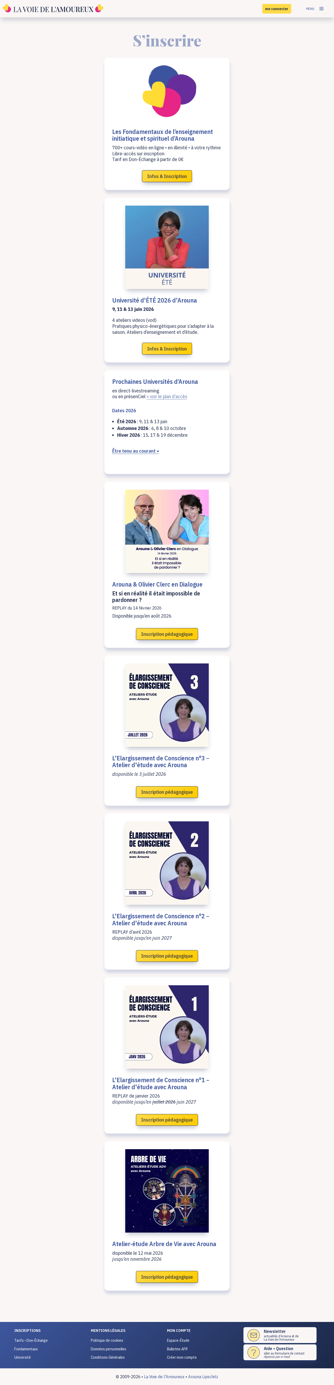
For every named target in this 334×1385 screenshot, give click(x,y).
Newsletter (275, 1331)
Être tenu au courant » (135, 451)
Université (22, 1357)
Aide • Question (278, 1348)
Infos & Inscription (167, 176)
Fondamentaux (26, 1348)
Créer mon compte (182, 1357)
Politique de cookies (107, 1340)
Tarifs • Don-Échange (31, 1340)
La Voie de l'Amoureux (164, 1377)
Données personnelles (108, 1348)
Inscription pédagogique (167, 634)
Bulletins (177, 1348)
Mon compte (178, 1330)
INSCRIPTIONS (27, 1330)
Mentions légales (108, 1330)
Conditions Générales (108, 1357)
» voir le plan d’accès (166, 396)
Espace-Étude (178, 1340)
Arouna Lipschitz (203, 1377)
